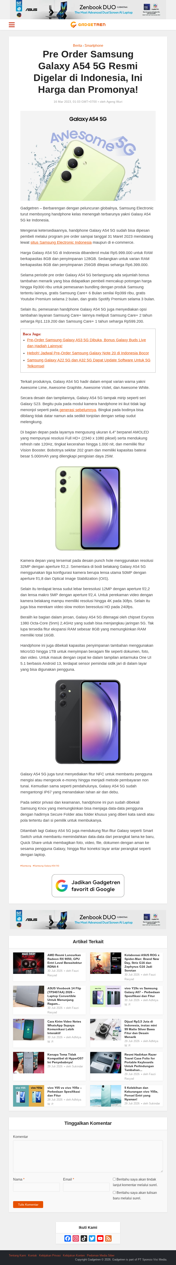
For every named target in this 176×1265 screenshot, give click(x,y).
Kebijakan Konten (74, 1255)
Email (68, 1179)
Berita (77, 45)
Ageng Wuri (114, 101)
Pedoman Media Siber (100, 1255)
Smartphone (94, 45)
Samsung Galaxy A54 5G (46, 866)
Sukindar (77, 1066)
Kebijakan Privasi (50, 1255)
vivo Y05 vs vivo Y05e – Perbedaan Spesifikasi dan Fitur (64, 1091)
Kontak (32, 1255)
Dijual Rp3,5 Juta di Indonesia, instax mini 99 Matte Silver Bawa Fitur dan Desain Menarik (140, 1029)
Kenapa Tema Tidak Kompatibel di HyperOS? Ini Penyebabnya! (65, 1058)
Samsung (26, 866)
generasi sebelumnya (77, 410)
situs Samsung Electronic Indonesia (61, 242)
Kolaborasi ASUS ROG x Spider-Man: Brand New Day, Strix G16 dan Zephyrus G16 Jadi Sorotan (141, 962)
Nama (18, 1179)
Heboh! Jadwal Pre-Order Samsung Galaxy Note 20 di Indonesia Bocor (88, 353)
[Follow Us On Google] (88, 885)
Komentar (20, 1137)
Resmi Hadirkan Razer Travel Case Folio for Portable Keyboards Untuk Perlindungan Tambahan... (140, 1062)
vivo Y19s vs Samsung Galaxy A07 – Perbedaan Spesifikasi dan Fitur (142, 992)
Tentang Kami (17, 1255)
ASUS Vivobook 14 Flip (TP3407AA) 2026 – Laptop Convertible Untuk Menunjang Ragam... (64, 996)
